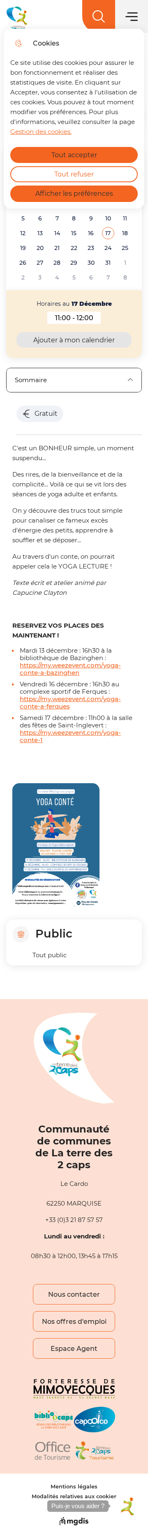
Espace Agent (74, 1349)
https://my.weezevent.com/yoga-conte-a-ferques (70, 702)
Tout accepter (74, 155)
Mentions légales (74, 1486)
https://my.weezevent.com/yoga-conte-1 (70, 736)
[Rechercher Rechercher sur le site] (98, 16)
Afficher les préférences (74, 193)
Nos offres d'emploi (74, 1321)
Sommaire (31, 380)
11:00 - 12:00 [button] (78, 319)
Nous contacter (74, 1294)
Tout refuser (74, 174)
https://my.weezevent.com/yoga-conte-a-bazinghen (70, 669)
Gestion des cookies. (41, 131)
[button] (107, 233)
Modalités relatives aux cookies (74, 1496)
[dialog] (74, 119)
